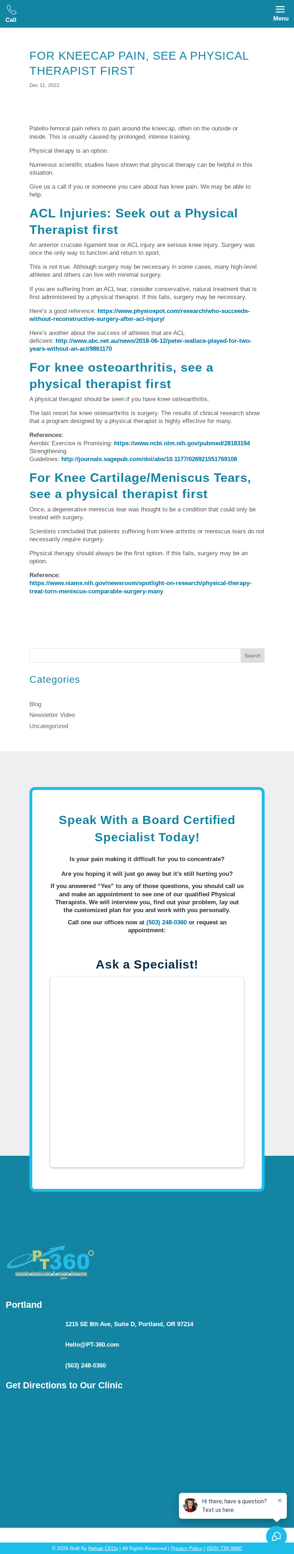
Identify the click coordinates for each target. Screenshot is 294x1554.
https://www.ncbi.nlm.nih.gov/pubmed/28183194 (182, 443)
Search (253, 655)
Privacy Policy (186, 1548)
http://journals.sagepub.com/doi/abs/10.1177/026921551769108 (149, 459)
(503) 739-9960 (224, 1548)
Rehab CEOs (103, 1548)
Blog (35, 704)
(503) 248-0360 (166, 922)
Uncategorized (48, 726)
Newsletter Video (52, 715)
